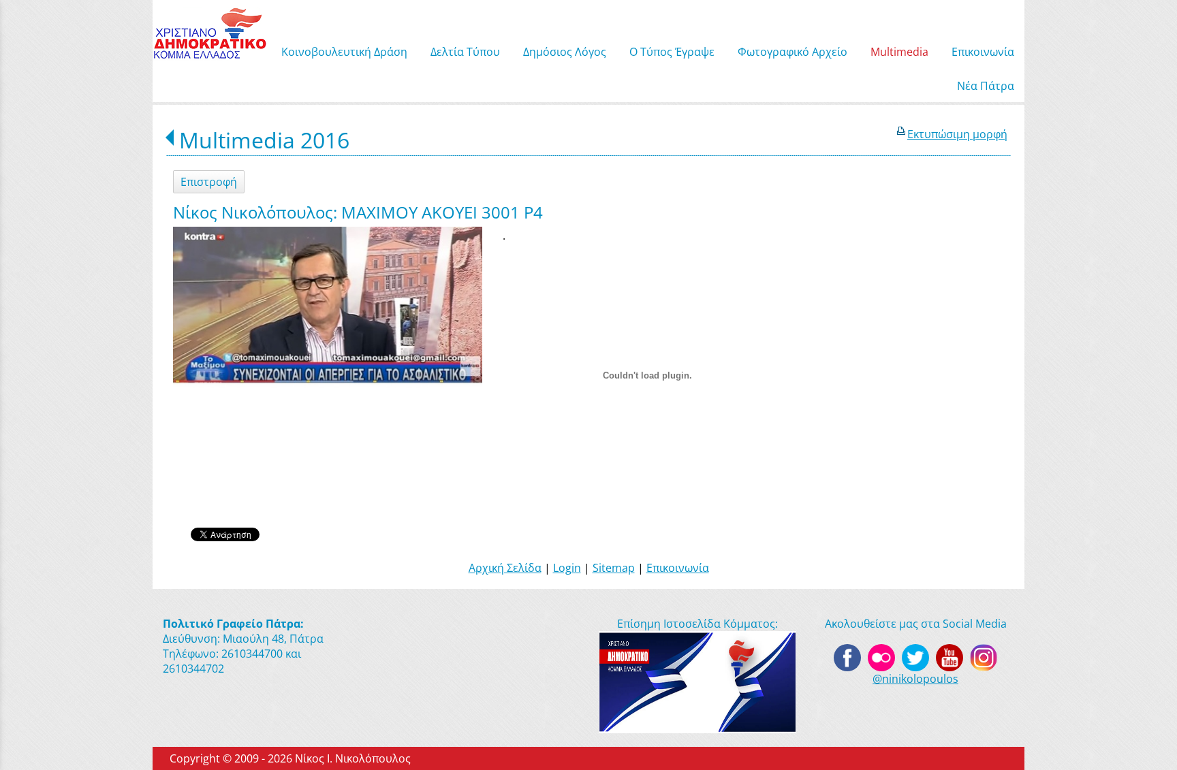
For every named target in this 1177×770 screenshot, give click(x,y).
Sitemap (614, 567)
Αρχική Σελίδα (505, 567)
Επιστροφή (209, 181)
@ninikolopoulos (915, 678)
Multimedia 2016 (264, 140)
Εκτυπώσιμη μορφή (957, 134)
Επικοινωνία (677, 567)
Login (567, 567)
